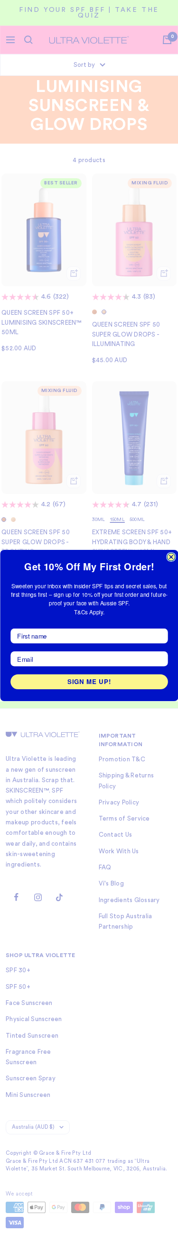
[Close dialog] (171, 557)
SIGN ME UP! (89, 681)
